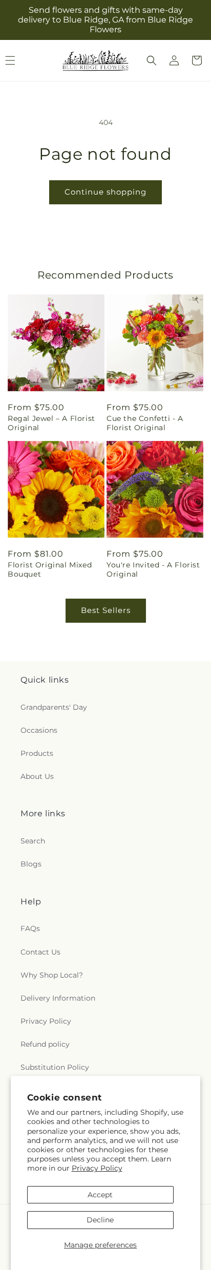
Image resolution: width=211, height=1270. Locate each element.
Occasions (38, 730)
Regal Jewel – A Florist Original (51, 423)
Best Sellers (106, 610)
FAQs (30, 928)
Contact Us (40, 952)
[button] (151, 60)
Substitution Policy (54, 1067)
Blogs (30, 864)
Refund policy (45, 1044)
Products (36, 753)
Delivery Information (57, 998)
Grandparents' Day (53, 707)
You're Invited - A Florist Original (153, 569)
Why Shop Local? (51, 975)
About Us (37, 776)
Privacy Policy (97, 1168)
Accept (100, 1194)
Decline (100, 1219)
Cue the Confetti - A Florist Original (145, 423)
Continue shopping (105, 192)
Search (32, 840)
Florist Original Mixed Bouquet (50, 569)
